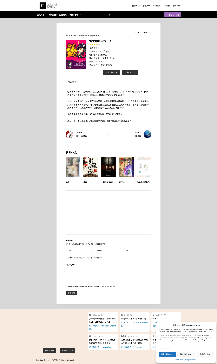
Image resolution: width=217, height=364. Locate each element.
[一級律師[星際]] (108, 167)
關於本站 (176, 5)
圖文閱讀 (40, 15)
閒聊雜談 (156, 5)
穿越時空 (110, 65)
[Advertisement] (108, 215)
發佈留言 (71, 293)
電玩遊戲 (53, 15)
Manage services (165, 348)
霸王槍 (122, 182)
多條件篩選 (73, 15)
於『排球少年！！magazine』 (100, 347)
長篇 (97, 58)
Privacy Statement (190, 360)
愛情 (103, 65)
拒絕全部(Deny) (186, 354)
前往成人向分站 (172, 15)
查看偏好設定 (205, 354)
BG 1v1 (98, 61)
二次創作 (166, 5)
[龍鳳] (90, 167)
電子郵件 (100, 250)
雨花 (67, 182)
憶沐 (97, 48)
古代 (97, 65)
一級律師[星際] (107, 182)
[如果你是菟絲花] (144, 167)
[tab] (71, 82)
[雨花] (73, 167)
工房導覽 (134, 5)
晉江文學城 (104, 51)
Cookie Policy (179, 360)
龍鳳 (85, 182)
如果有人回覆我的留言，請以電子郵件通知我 (85, 258)
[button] (212, 325)
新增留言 (71, 265)
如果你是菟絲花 (143, 182)
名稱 (69, 250)
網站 (127, 250)
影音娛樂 (63, 15)
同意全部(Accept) (167, 354)
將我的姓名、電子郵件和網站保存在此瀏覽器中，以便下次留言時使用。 (91, 286)
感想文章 (146, 5)
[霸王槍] (126, 167)
